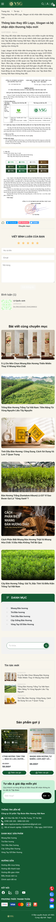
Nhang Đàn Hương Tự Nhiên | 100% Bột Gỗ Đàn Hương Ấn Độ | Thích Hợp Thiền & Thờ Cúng (41, 757)
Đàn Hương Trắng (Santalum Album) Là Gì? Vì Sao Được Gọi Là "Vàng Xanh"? (26, 496)
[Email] (51, 906)
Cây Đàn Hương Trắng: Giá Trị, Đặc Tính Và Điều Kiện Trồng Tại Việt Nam (27, 585)
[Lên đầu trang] (52, 917)
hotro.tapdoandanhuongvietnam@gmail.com (22, 824)
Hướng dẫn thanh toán (10, 869)
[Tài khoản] (47, 4)
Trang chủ (5, 11)
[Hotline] (52, 888)
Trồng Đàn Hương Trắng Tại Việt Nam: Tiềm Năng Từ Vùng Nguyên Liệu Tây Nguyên (27, 408)
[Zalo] (10, 892)
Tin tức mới (12, 665)
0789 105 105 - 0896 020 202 (16, 821)
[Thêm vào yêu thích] (24, 731)
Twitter (35, 222)
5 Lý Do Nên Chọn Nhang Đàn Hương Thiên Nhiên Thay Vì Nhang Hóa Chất (26, 364)
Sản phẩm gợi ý (28, 722)
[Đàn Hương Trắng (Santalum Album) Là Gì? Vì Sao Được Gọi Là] (28, 477)
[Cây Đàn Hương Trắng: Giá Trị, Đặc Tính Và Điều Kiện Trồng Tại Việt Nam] (28, 565)
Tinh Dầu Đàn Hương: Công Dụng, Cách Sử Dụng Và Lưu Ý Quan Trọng (27, 452)
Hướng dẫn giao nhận (10, 872)
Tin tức (16, 11)
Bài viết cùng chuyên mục (28, 326)
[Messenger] (51, 900)
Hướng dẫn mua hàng (10, 865)
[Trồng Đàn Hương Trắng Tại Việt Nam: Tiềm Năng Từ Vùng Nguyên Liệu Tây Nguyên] (28, 389)
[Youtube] (24, 892)
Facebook (12, 222)
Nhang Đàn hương (19, 608)
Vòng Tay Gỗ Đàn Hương (22, 624)
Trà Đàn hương (18, 612)
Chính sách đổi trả (8, 879)
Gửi (44, 796)
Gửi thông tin (28, 287)
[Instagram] (17, 892)
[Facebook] (3, 892)
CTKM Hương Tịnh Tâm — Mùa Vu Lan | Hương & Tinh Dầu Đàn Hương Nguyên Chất (13, 757)
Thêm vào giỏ (16, 773)
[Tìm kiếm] (46, 645)
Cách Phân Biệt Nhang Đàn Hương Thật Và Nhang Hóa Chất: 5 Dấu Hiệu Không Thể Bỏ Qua (26, 541)
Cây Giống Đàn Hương (21, 620)
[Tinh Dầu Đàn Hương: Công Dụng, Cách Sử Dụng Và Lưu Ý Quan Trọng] (28, 433)
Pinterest (24, 222)
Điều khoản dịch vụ (9, 876)
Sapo (49, 917)
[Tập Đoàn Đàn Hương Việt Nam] (15, 4)
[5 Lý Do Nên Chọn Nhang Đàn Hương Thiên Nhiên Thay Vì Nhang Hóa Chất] (28, 345)
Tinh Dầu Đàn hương (20, 616)
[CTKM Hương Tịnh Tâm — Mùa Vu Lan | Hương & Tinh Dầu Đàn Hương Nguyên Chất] (14, 741)
